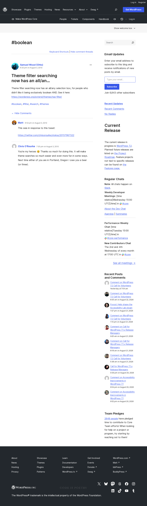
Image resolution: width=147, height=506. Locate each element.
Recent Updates (114, 103)
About (14, 458)
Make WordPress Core (26, 19)
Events (91, 462)
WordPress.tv (70, 471)
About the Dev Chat (115, 208)
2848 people (111, 418)
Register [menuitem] (142, 2)
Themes (41, 462)
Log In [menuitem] (133, 2)
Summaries (121, 213)
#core (125, 203)
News (14, 462)
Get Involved (94, 458)
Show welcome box (123, 28)
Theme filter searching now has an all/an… (34, 78)
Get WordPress (133, 9)
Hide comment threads (82, 51)
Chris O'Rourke (26, 146)
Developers (68, 467)
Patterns (41, 471)
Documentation (69, 462)
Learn (65, 458)
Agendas (109, 213)
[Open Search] (116, 10)
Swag (91, 471)
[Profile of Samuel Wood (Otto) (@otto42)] (15, 67)
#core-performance (117, 238)
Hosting (15, 467)
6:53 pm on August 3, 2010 (36, 123)
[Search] (133, 42)
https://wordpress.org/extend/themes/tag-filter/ (36, 96)
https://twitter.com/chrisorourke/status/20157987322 (46, 135)
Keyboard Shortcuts (59, 51)
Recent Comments (114, 108)
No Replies (110, 113)
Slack (107, 187)
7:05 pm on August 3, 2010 (47, 147)
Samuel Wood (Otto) (31, 64)
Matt (20, 122)
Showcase (42, 458)
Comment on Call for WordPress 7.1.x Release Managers (122, 329)
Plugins (40, 467)
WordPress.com (121, 458)
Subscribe (112, 86)
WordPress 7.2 (124, 145)
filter (26, 104)
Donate (92, 467)
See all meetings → (124, 263)
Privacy (15, 471)
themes (44, 104)
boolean (16, 104)
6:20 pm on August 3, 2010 (31, 68)
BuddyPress (120, 471)
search (34, 104)
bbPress (118, 467)
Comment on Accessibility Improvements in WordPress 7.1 (122, 380)
